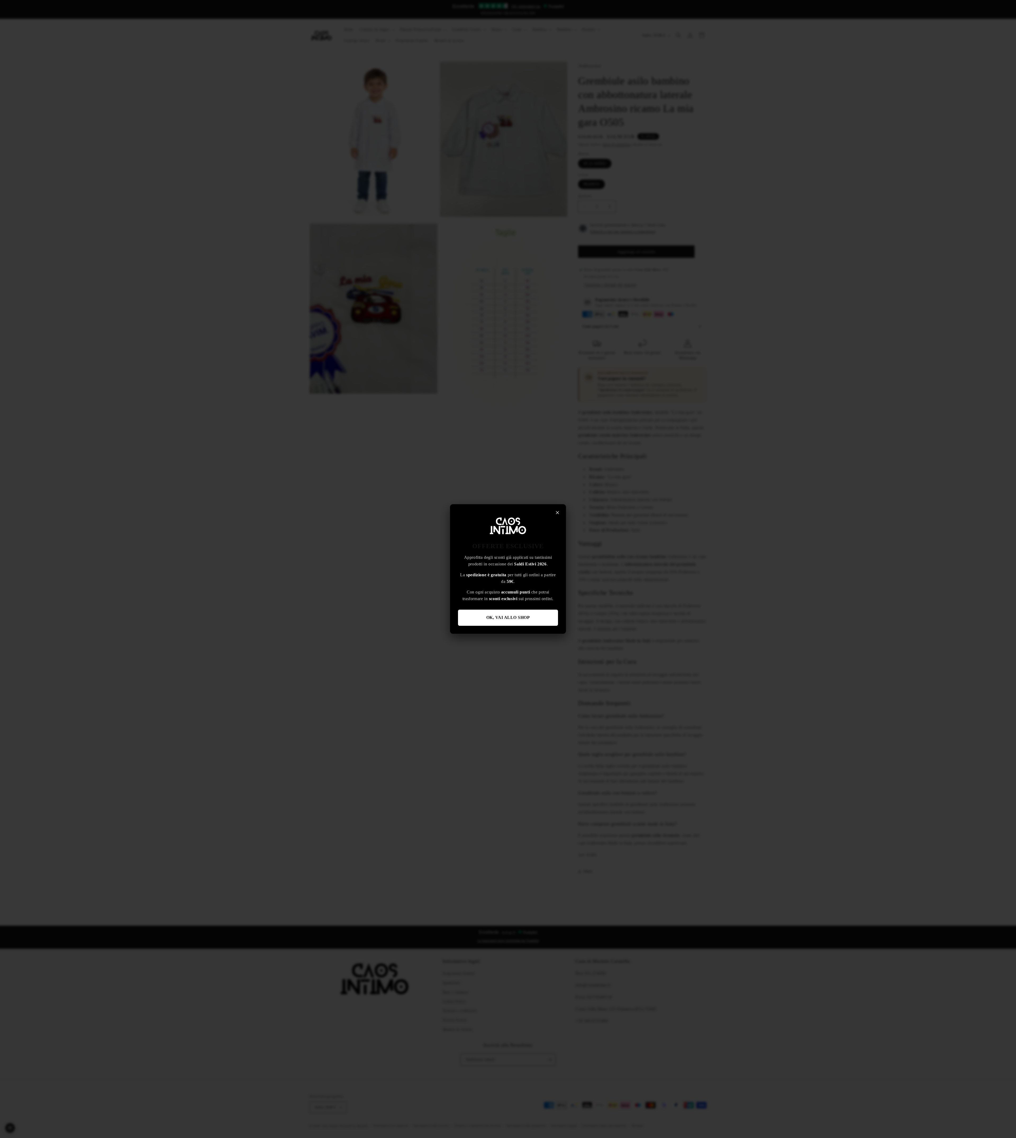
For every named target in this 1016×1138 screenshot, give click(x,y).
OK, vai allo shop (508, 617)
